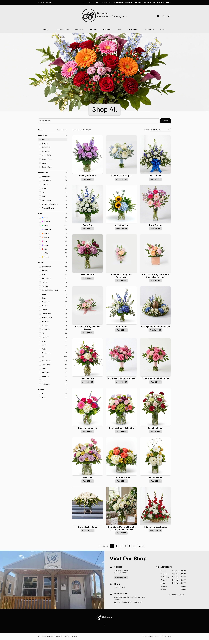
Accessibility (159, 636)
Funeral (119, 29)
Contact (96, 2)
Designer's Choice (62, 29)
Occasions (148, 29)
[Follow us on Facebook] (104, 625)
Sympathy (106, 29)
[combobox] (160, 129)
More (162, 29)
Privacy (151, 636)
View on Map (122, 577)
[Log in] (163, 16)
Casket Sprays (133, 29)
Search (166, 121)
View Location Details (176, 595)
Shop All (46, 29)
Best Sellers (79, 29)
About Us (86, 2)
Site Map (168, 636)
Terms (144, 636)
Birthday (93, 29)
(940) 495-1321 (46, 2)
